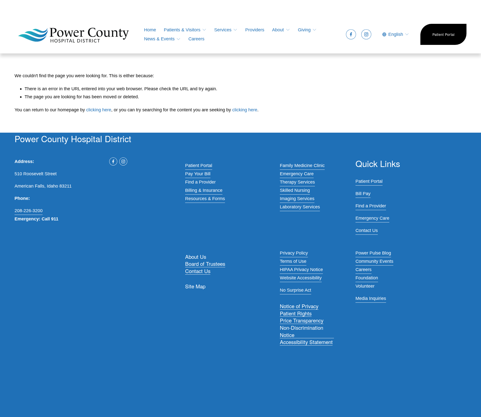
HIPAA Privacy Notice (301, 269)
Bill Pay (363, 193)
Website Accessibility (301, 277)
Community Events (374, 261)
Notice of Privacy (299, 306)
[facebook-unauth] (351, 34)
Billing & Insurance (203, 190)
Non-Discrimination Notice (301, 331)
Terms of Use (293, 261)
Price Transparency (301, 320)
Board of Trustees (205, 263)
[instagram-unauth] (366, 34)
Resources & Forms (205, 198)
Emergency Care (297, 173)
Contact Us (197, 271)
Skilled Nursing (295, 190)
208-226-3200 (29, 210)
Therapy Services (297, 182)
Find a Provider (200, 182)
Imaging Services (297, 198)
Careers (196, 38)
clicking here (98, 109)
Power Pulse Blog (373, 253)
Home (150, 29)
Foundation (366, 277)
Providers (254, 29)
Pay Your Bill (197, 173)
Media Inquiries (370, 298)
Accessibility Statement (306, 342)
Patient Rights (296, 313)
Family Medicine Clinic (302, 165)
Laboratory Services (300, 206)
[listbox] (395, 34)
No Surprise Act (295, 290)
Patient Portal (443, 34)
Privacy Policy (294, 253)
